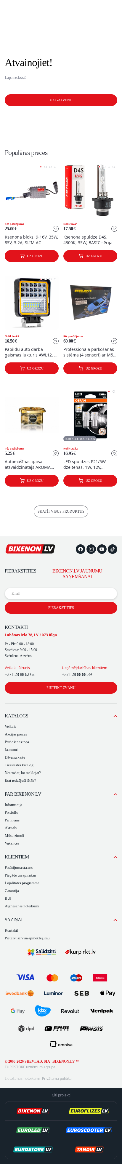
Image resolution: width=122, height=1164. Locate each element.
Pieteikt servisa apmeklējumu (27, 938)
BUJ (8, 898)
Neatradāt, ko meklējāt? (23, 772)
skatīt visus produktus (61, 511)
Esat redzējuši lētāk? (20, 780)
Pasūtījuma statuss (19, 867)
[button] (41, 167)
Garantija (12, 890)
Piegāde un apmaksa (20, 875)
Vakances (12, 843)
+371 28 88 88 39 (77, 674)
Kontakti (11, 930)
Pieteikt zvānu (61, 688)
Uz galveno (61, 100)
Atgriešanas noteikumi (22, 906)
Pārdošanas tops (17, 742)
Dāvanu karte (15, 757)
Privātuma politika (57, 1078)
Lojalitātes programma (22, 883)
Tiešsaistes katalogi (20, 765)
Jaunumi (11, 749)
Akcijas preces (16, 734)
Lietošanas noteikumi (22, 1078)
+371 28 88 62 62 (19, 674)
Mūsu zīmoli (14, 835)
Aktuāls (11, 828)
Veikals (10, 726)
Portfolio (11, 812)
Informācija (13, 804)
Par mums (12, 820)
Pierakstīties (61, 608)
